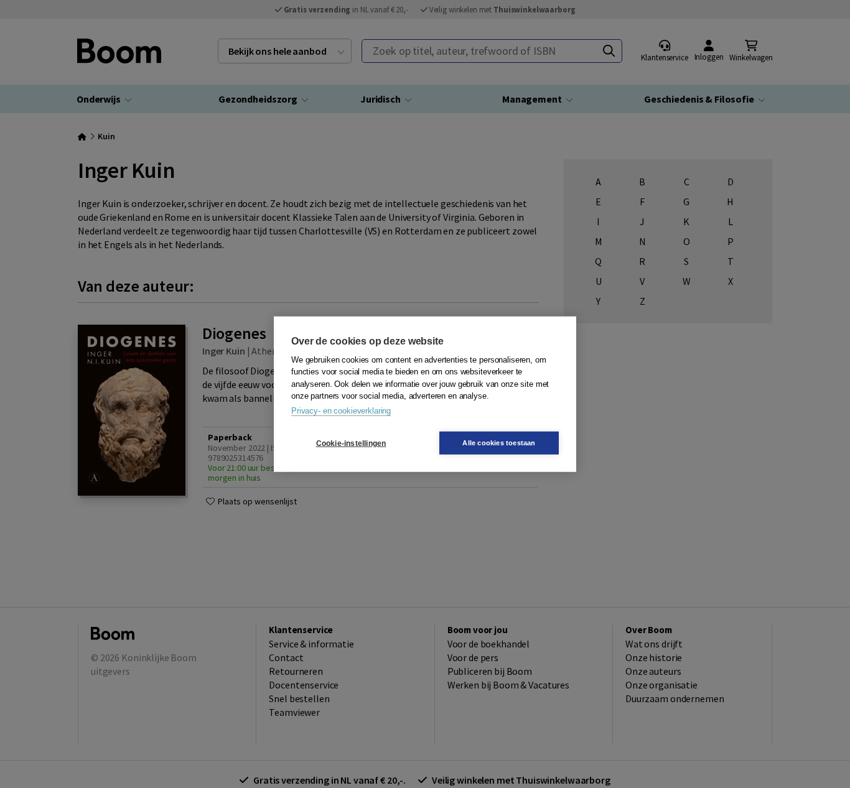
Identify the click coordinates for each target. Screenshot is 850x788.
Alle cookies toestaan (498, 443)
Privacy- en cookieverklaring (341, 410)
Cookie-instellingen (351, 442)
